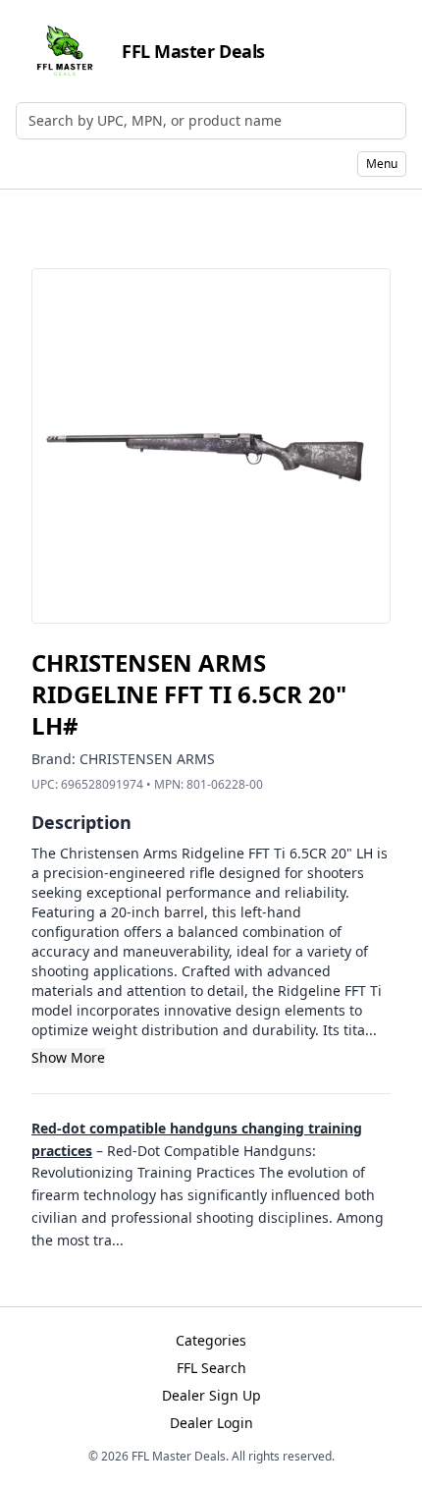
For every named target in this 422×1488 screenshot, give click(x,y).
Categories (211, 1340)
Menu (381, 163)
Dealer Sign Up (211, 1395)
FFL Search (211, 1367)
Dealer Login (211, 1422)
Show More (68, 1057)
